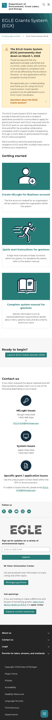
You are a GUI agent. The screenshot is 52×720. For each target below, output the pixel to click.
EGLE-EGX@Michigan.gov (26, 423)
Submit (26, 557)
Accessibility (10, 687)
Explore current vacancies (20, 611)
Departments (11, 714)
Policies (8, 680)
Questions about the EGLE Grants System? (23, 101)
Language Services (14, 701)
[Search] (43, 4)
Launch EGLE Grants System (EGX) (26, 355)
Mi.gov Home (11, 674)
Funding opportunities (11, 36)
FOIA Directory (12, 708)
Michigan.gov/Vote (16, 582)
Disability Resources (14, 694)
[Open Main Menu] (48, 4)
